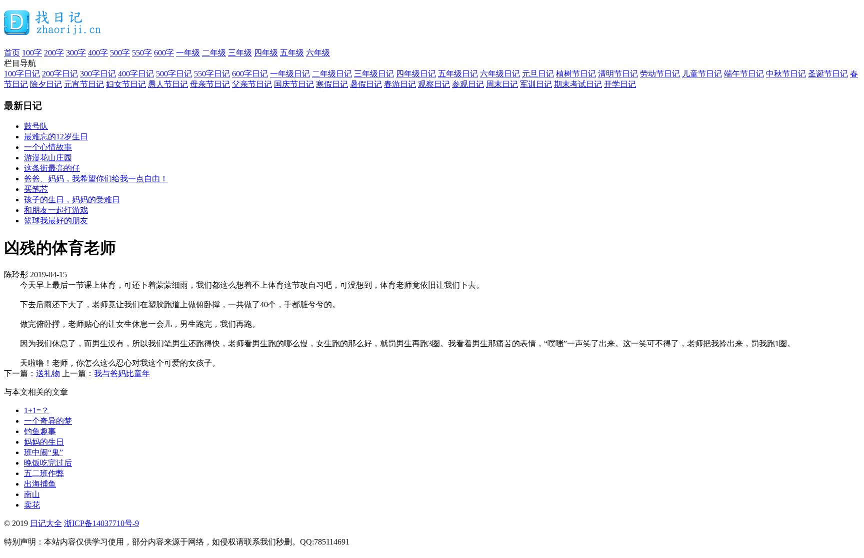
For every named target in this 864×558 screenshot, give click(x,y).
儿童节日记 (702, 73)
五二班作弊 (44, 473)
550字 (142, 52)
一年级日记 (290, 73)
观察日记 (434, 84)
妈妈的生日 (44, 442)
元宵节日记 (84, 84)
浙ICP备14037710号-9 (101, 523)
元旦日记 (538, 73)
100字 (32, 52)
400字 (98, 52)
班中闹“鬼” (43, 452)
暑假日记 (366, 84)
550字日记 (212, 73)
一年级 (188, 52)
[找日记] (53, 30)
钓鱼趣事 (40, 431)
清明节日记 (618, 73)
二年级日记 (332, 73)
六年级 (318, 52)
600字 (164, 52)
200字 (54, 52)
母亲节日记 (210, 84)
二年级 (214, 52)
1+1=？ (36, 410)
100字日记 (22, 73)
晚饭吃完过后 (48, 463)
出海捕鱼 (40, 484)
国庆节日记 (294, 84)
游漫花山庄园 (48, 157)
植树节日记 (576, 73)
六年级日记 (500, 73)
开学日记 (620, 84)
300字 (76, 52)
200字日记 (60, 73)
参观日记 (468, 84)
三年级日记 (374, 73)
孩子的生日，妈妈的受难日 (72, 199)
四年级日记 (416, 73)
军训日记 (536, 84)
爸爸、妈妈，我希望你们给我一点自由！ (96, 178)
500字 (120, 52)
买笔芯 (36, 189)
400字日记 (136, 73)
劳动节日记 (660, 73)
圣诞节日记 (828, 73)
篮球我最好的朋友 (56, 220)
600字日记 (250, 73)
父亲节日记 (252, 84)
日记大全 (46, 523)
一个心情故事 (48, 147)
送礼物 (48, 373)
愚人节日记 (168, 84)
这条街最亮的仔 (52, 168)
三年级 (240, 52)
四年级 (266, 52)
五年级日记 (458, 73)
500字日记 (174, 73)
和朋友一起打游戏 (56, 210)
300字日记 (98, 73)
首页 (12, 52)
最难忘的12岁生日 (56, 136)
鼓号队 (36, 126)
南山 (32, 494)
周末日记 (502, 84)
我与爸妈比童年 (122, 373)
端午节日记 (744, 73)
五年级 (292, 52)
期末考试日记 (578, 84)
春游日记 (400, 84)
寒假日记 (332, 84)
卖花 (32, 505)
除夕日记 (46, 84)
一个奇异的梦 (48, 421)
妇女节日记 (126, 84)
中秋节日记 (786, 73)
